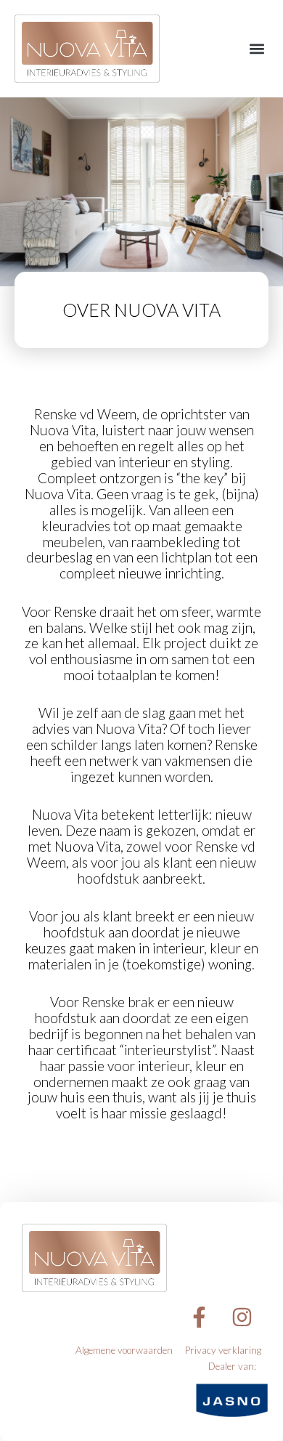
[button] (256, 49)
